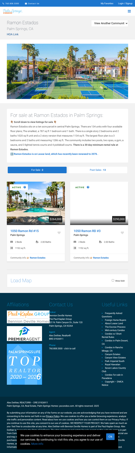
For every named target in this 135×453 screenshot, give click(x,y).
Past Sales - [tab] (98, 169)
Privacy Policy (52, 416)
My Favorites (107, 3)
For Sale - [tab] (37, 169)
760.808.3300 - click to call (62, 348)
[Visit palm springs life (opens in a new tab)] (24, 364)
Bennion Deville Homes (60, 315)
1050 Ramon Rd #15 (24, 231)
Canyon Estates (112, 354)
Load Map (21, 280)
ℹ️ (54, 154)
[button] (18, 187)
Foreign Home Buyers (115, 320)
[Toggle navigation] (129, 11)
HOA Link (12, 34)
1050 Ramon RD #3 (87, 231)
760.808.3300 (12, 3)
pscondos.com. (67, 406)
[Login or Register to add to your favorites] (59, 232)
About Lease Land (114, 323)
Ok (110, 437)
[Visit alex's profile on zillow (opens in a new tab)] (24, 333)
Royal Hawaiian (112, 364)
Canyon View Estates (115, 357)
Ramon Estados (38, 257)
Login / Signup (125, 3)
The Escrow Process (115, 327)
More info (37, 443)
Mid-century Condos (115, 330)
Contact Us (33, 3)
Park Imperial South (114, 361)
